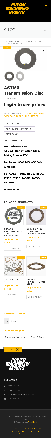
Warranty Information (26, 434)
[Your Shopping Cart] (44, 30)
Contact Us (15, 428)
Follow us (10, 349)
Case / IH (28, 113)
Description (12, 124)
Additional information (19, 129)
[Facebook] (17, 349)
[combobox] (25, 337)
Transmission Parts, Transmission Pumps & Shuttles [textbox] (25, 337)
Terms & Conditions (34, 431)
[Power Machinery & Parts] (17, 8)
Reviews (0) (12, 134)
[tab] (12, 123)
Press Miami (32, 422)
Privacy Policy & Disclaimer (31, 428)
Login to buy (12, 99)
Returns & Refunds (18, 431)
